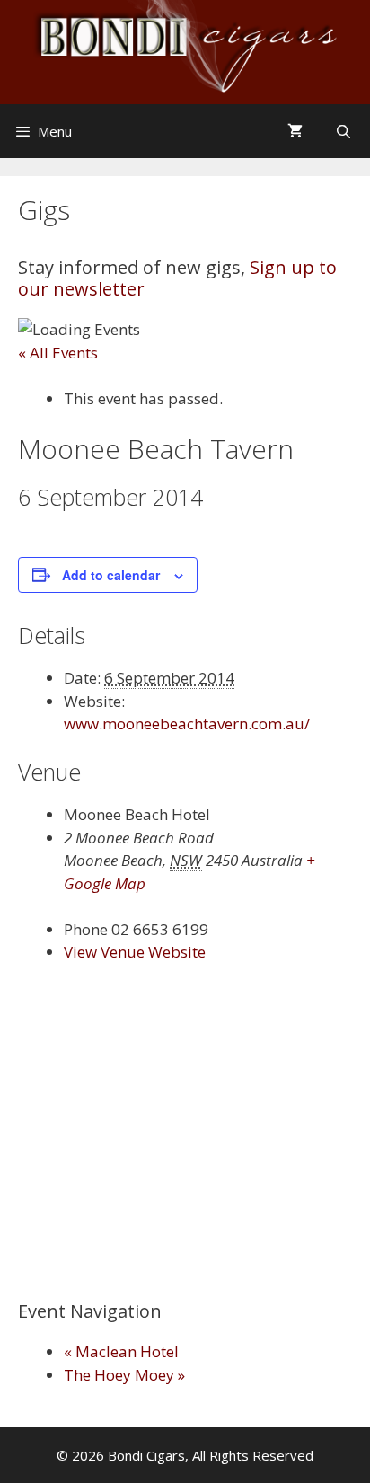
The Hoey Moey (124, 1374)
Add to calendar (111, 575)
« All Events (58, 352)
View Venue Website (135, 951)
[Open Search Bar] (345, 131)
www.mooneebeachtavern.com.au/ (187, 723)
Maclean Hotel (121, 1351)
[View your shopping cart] (297, 131)
